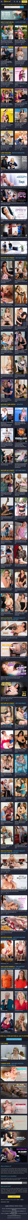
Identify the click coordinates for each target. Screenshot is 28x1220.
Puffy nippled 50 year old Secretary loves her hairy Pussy (20, 376)
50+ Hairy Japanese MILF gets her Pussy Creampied (6, 726)
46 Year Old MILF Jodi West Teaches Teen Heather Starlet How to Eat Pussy (21, 147)
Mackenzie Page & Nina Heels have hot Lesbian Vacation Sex (21, 775)
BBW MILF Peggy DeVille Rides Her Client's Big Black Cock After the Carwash (20, 41)
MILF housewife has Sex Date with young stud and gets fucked (21, 328)
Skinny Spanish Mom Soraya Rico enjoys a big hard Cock (21, 565)
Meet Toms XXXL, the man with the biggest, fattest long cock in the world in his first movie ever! (7, 444)
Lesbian (16, 963)
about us (3, 1199)
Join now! (14, 1196)
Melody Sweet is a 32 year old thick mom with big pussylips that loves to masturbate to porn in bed (13, 637)
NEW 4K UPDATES (6, 618)
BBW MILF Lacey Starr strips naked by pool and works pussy (20, 518)
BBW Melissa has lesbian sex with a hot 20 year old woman (21, 727)
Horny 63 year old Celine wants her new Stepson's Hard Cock (20, 494)
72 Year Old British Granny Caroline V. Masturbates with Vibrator (21, 83)
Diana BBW (3, 989)
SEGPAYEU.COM (13, 1213)
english (7, 1205)
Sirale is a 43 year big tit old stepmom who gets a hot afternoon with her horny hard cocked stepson (12, 677)
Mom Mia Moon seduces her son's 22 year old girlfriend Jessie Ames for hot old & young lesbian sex (14, 911)
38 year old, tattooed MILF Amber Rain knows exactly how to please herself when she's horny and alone (13, 891)
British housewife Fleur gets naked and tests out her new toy (21, 542)
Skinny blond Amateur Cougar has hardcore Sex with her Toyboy (6, 400)
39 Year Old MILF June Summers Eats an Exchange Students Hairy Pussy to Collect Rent (7, 125)
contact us (7, 1199)
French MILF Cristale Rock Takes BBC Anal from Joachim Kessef (20, 124)
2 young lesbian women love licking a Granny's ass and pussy (21, 400)
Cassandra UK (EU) (19, 1010)
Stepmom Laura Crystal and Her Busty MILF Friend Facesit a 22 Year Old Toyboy (7, 83)
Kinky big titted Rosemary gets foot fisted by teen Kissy (21, 305)
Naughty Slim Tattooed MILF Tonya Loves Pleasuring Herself (13, 187)
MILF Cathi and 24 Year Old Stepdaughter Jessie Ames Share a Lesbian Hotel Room (7, 41)
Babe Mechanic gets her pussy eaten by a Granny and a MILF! (21, 281)
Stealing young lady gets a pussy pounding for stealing (7, 104)
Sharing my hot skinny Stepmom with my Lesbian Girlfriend (6, 542)
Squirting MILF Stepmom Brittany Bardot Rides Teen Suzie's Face (20, 423)
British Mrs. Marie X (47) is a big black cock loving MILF (7, 589)
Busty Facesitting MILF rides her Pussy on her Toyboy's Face (7, 328)
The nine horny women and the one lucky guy (6, 464)
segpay (21, 1199)
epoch (18, 1199)
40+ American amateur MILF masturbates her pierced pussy (21, 590)
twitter (8, 1201)
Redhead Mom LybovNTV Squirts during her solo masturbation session (20, 62)
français (21, 1205)
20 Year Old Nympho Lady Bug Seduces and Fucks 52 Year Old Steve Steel (6, 147)
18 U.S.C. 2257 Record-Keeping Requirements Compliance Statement (14, 1209)
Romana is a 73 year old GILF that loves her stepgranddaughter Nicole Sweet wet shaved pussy (7, 424)
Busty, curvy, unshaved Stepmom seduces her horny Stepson (7, 822)
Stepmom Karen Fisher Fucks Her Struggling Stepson (21, 104)
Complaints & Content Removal (14, 1215)
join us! (24, 1)
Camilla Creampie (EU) (5, 1032)
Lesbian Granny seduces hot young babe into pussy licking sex (21, 613)
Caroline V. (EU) (4, 1010)
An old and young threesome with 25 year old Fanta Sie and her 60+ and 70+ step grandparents (21, 465)
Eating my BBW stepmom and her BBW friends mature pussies (7, 352)
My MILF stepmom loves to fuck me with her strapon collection (20, 822)
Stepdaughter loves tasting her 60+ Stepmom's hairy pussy (6, 494)
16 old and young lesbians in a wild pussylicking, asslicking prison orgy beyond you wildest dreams (21, 444)
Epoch (7, 1213)
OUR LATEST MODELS (8, 966)
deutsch (16, 1205)
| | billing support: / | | (12, 1200)
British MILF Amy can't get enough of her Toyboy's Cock (7, 305)
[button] (25, 952)
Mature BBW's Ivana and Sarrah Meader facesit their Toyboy (6, 775)
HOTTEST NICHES (6, 937)
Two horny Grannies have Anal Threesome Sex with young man (6, 799)
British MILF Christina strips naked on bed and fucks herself (20, 751)
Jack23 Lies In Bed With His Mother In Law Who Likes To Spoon (14, 254)
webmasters (3, 1201)
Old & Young (3, 963)
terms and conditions (19, 1211)
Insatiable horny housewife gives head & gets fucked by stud (6, 751)
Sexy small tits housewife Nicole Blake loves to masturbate (6, 281)
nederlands (11, 1205)
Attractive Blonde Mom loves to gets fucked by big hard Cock (7, 518)
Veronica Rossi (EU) (19, 989)
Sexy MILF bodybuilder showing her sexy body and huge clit (20, 352)
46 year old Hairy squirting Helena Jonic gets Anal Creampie (6, 566)
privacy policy (14, 1212)
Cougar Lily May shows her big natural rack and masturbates (6, 846)
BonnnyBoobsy (4, 1060)
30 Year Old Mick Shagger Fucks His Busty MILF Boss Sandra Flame (6, 62)
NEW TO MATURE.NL (7, 22)
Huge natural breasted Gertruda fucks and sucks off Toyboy (7, 613)
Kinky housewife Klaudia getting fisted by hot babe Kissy (20, 799)
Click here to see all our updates (14, 1039)
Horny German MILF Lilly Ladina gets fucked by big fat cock (21, 846)
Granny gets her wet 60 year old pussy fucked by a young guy (7, 376)
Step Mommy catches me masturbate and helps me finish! (13, 657)
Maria (16, 1032)
